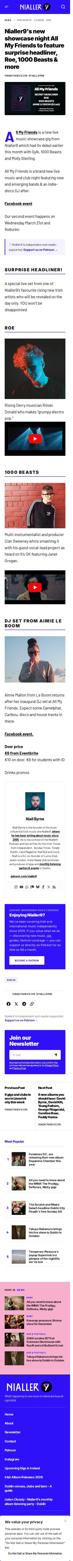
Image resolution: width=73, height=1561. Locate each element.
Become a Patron (27, 960)
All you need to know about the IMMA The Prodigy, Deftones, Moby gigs (47, 1183)
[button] (6, 7)
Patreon (10, 1450)
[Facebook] (43, 887)
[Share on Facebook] (8, 1004)
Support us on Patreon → (40, 249)
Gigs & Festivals (36, 1334)
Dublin (11, 980)
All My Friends (26, 132)
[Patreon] (32, 887)
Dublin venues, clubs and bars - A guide (28, 1488)
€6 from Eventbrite (21, 753)
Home (9, 1414)
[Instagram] (16, 887)
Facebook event (18, 203)
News (8, 20)
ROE (48, 20)
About (9, 1423)
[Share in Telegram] (24, 1004)
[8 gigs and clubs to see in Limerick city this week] (20, 1106)
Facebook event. (19, 734)
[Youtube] (21, 887)
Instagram (12, 1459)
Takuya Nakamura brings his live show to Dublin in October (45, 1232)
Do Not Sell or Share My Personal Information (35, 1553)
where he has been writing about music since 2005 (35, 835)
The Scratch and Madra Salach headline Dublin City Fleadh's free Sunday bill (47, 1208)
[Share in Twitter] (16, 1004)
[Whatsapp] (27, 887)
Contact (10, 1441)
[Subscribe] (56, 1055)
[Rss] (54, 887)
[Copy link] (32, 1004)
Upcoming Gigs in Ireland (22, 1468)
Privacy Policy (52, 1065)
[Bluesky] (38, 887)
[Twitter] (48, 887)
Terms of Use (19, 1068)
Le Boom (39, 20)
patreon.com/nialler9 (24, 876)
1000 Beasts (24, 20)
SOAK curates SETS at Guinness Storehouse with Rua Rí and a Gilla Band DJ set (44, 1342)
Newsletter (13, 1432)
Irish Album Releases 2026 (24, 1477)
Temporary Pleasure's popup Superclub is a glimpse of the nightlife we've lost (44, 1257)
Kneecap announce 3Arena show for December (44, 1322)
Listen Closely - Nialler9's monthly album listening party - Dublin (29, 1501)
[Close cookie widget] (65, 1521)
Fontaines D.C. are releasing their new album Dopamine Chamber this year (46, 1159)
